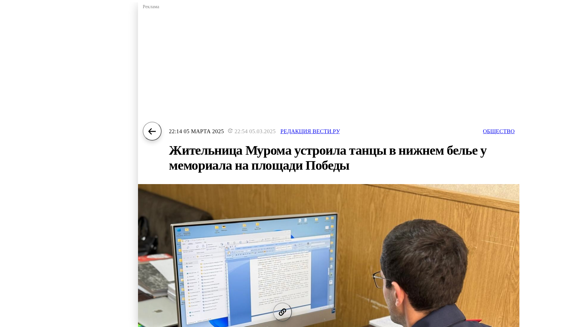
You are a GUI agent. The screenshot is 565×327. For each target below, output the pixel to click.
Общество (499, 131)
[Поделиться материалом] (282, 312)
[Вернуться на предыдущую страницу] (152, 131)
